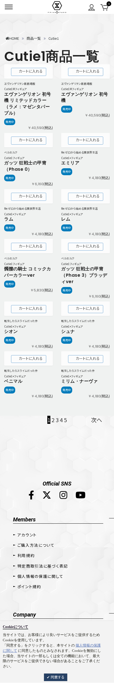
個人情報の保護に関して (40, 576)
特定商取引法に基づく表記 (42, 566)
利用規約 (26, 555)
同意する (57, 677)
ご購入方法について (36, 545)
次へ (96, 420)
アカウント (27, 535)
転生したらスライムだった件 (21, 321)
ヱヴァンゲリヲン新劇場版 (19, 83)
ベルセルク (10, 152)
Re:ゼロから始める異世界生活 (79, 152)
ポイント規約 (29, 586)
